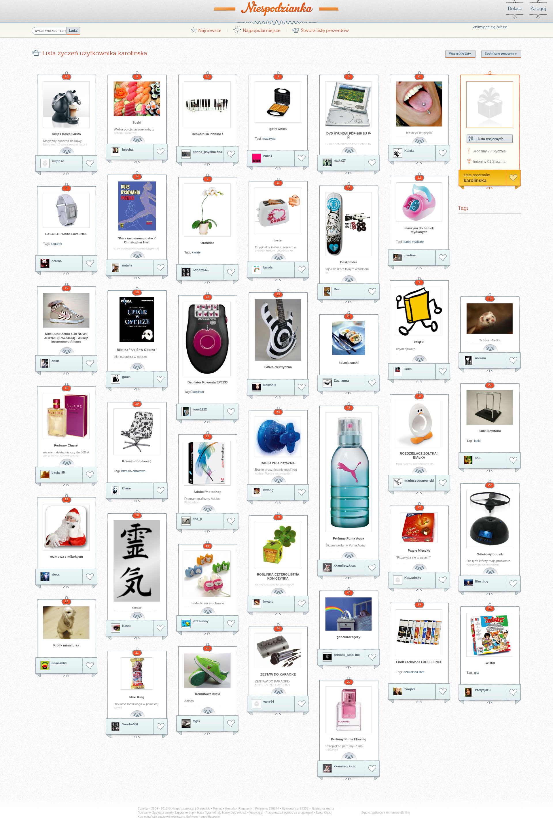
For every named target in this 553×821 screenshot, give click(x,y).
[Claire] (115, 490)
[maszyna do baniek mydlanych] (419, 202)
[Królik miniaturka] (66, 622)
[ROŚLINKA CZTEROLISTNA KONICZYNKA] (278, 545)
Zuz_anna (341, 380)
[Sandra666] (186, 272)
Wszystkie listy (460, 54)
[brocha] (115, 151)
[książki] (419, 311)
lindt (421, 672)
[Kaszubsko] (397, 579)
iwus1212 (200, 409)
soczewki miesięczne (171, 816)
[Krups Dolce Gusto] (66, 104)
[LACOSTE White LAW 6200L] (66, 210)
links (408, 369)
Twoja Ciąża (324, 812)
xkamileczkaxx (345, 565)
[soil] (468, 460)
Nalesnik (269, 385)
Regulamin (245, 808)
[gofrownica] (278, 102)
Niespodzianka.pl (182, 808)
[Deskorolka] (348, 224)
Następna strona (323, 808)
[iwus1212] (186, 411)
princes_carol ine (347, 655)
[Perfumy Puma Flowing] (348, 709)
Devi (337, 289)
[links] (397, 371)
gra (476, 672)
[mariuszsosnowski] (397, 482)
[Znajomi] (490, 138)
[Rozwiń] (67, 148)
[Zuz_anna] (327, 382)
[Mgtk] (186, 723)
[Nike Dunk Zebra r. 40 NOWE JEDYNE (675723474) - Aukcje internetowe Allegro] (66, 310)
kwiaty (196, 252)
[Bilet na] (137, 319)
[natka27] (327, 162)
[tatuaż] (136, 561)
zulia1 (267, 156)
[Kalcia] (397, 153)
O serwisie (203, 808)
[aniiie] (45, 363)
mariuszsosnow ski (419, 480)
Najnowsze (205, 29)
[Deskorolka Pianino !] (207, 104)
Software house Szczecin (203, 816)
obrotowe (138, 471)
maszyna (268, 138)
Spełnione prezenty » (501, 54)
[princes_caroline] (327, 657)
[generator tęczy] (348, 614)
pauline (410, 255)
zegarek (56, 243)
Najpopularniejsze (257, 29)
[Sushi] (136, 98)
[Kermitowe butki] (207, 670)
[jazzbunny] (186, 623)
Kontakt (230, 808)
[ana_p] (186, 521)
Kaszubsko (412, 577)
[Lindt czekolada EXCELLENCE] (419, 632)
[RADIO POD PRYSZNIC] (278, 437)
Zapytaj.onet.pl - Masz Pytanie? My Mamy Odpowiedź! (211, 812)
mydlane (418, 241)
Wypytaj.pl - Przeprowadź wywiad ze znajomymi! (281, 812)
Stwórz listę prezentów (320, 29)
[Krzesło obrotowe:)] (136, 431)
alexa (55, 574)
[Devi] (327, 291)
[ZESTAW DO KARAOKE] (278, 650)
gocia (126, 377)
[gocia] (115, 379)
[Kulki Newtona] (489, 407)
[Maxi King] (137, 673)
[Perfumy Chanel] (66, 416)
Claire (126, 488)
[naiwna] (468, 360)
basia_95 (58, 472)
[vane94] (256, 703)
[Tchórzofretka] (489, 318)
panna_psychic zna (207, 152)
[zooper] (397, 691)
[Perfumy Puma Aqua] (348, 472)
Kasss (126, 625)
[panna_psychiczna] (186, 154)
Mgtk (196, 721)
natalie (127, 265)
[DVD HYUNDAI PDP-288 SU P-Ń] (348, 104)
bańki (407, 241)
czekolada (411, 672)
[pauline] (397, 257)
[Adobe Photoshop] (207, 463)
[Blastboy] (468, 583)
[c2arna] (45, 263)
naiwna (480, 358)
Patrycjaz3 (482, 690)
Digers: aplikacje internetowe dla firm (385, 812)
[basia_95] (45, 474)
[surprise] (45, 163)
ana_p (197, 519)
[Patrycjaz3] (468, 692)
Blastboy (481, 581)
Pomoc (217, 808)
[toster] (278, 211)
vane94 (268, 701)
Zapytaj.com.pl (162, 812)
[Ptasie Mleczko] (419, 527)
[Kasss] (115, 628)
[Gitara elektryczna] (278, 330)
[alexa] (45, 576)
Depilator (198, 392)
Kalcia (409, 150)
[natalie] (115, 267)
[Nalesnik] (256, 387)
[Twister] (489, 635)
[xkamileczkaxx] (327, 567)
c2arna (57, 261)
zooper (409, 689)
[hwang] (256, 492)
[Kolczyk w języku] (419, 104)
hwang (268, 490)
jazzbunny (201, 621)
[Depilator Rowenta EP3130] (207, 339)
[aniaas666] (45, 665)
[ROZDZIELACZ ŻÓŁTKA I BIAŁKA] (419, 424)
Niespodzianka (276, 8)
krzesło (126, 471)
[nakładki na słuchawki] (207, 574)
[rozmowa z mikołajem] (66, 527)
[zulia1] (256, 158)
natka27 (340, 160)
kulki (477, 440)
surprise (58, 161)
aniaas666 (59, 663)
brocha (127, 149)
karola (267, 267)
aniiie (56, 361)
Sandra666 (201, 270)
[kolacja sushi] (348, 338)
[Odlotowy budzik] (489, 519)
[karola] (256, 269)
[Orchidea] (207, 210)
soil (477, 458)
